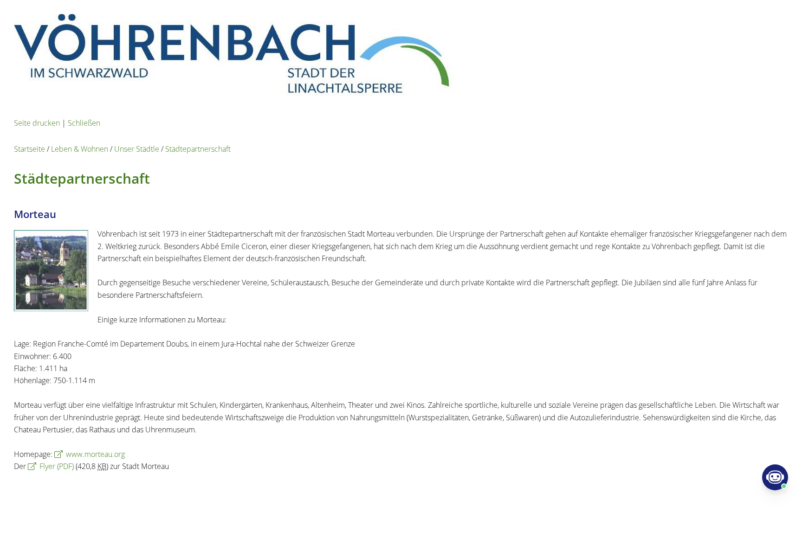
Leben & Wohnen (79, 149)
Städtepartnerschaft (198, 149)
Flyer (56, 466)
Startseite (29, 149)
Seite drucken (37, 123)
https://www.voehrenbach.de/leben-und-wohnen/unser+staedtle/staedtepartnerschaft (268, 491)
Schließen (84, 123)
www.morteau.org (95, 454)
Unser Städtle (136, 149)
